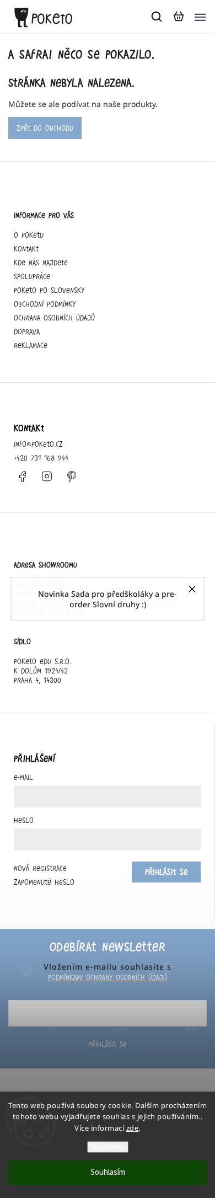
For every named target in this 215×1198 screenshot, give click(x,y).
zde (132, 1128)
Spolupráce (32, 276)
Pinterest (71, 476)
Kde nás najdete (41, 262)
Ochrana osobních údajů (54, 318)
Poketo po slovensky (49, 290)
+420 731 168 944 (41, 458)
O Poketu (29, 235)
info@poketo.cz (38, 444)
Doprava (27, 331)
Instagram (47, 476)
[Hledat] (157, 17)
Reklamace (30, 345)
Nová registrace (40, 868)
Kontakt (26, 249)
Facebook (22, 476)
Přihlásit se (107, 1044)
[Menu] (200, 17)
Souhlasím (107, 1172)
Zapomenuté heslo (44, 882)
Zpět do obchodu (45, 128)
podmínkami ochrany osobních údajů (107, 977)
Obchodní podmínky (45, 304)
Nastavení (108, 1147)
